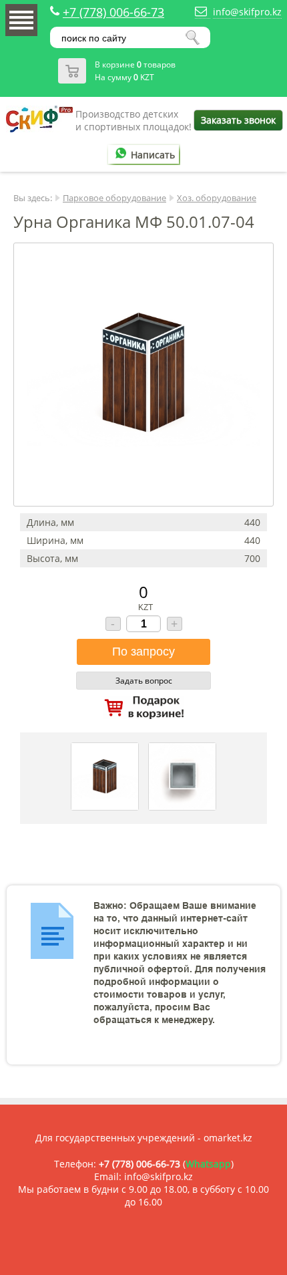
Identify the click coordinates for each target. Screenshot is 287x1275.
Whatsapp (208, 1163)
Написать (153, 154)
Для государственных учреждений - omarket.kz (143, 1137)
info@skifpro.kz (247, 11)
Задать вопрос (143, 680)
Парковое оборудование (114, 198)
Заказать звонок (238, 120)
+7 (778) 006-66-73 (113, 12)
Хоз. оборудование (216, 198)
